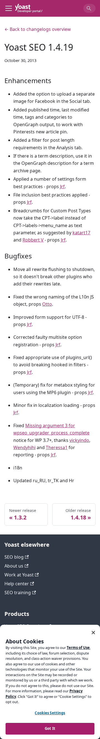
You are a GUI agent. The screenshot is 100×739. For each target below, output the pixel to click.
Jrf (62, 186)
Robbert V (33, 240)
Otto (47, 304)
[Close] (93, 632)
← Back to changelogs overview (37, 29)
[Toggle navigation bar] (8, 8)
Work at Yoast (19, 575)
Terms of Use (78, 647)
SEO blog (14, 557)
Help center (16, 584)
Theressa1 (57, 447)
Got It (50, 728)
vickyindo (79, 440)
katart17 (81, 233)
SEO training (17, 592)
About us (13, 566)
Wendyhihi (24, 447)
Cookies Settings (50, 712)
